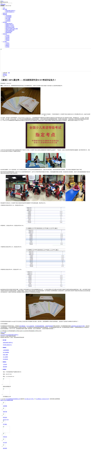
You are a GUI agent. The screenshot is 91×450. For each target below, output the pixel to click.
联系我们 (4, 369)
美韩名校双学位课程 (9, 27)
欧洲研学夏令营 (8, 23)
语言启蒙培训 (22, 326)
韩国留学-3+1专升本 (9, 26)
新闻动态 (5, 33)
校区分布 (5, 13)
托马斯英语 (7, 20)
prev (2, 332)
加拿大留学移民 (8, 31)
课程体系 (5, 14)
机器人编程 (7, 18)
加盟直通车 (2, 4)
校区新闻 (7, 37)
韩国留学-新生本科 (9, 24)
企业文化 (7, 44)
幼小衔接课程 (8, 17)
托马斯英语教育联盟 (39, 326)
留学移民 (5, 22)
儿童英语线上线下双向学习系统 (78, 326)
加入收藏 (7, 400)
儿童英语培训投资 (49, 326)
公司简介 (7, 43)
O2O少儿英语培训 (30, 326)
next (4, 332)
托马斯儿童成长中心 (9, 11)
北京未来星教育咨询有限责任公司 (12, 398)
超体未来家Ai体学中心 (10, 10)
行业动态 (7, 40)
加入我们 (7, 46)
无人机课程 (7, 19)
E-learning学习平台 (4, 334)
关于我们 (5, 41)
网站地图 (11, 400)
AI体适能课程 (8, 15)
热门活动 (7, 36)
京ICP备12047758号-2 (29, 398)
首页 (4, 8)
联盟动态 (7, 39)
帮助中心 (2, 400)
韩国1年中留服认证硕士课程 (11, 28)
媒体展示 (7, 45)
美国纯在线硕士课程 (9, 30)
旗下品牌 (5, 9)
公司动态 (7, 35)
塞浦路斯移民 (8, 32)
